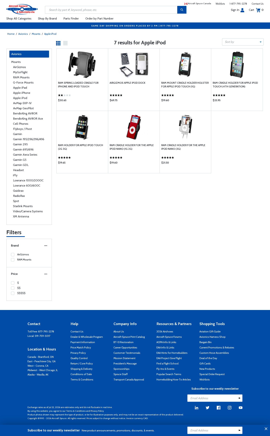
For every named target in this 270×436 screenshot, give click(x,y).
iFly (15, 175)
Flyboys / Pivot (22, 129)
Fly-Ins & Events (165, 369)
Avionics (23, 34)
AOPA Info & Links (166, 342)
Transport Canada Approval (129, 379)
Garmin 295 (20, 144)
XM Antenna (21, 216)
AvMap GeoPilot (23, 108)
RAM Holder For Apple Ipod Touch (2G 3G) (80, 146)
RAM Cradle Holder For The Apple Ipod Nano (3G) (183, 146)
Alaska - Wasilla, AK (38, 374)
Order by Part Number (99, 18)
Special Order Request (212, 374)
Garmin (17, 134)
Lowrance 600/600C (26, 185)
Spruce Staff (121, 374)
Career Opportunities (125, 347)
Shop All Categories (18, 18)
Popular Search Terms (168, 374)
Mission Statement (124, 358)
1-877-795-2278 (238, 3)
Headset (18, 170)
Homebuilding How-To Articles (173, 379)
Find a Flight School (167, 363)
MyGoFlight (20, 72)
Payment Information (83, 342)
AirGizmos (19, 67)
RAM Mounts (21, 77)
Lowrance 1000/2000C (28, 180)
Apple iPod (50, 34)
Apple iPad (20, 87)
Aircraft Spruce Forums (169, 336)
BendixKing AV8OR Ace (28, 118)
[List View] (65, 43)
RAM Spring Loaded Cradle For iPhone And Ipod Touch (78, 84)
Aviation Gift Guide (210, 331)
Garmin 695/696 (23, 149)
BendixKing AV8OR (25, 113)
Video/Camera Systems (28, 211)
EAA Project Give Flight (169, 358)
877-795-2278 (46, 331)
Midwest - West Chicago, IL (43, 370)
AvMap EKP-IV (22, 103)
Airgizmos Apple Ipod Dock (127, 82)
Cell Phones (20, 123)
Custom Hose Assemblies (214, 353)
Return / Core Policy (82, 363)
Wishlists (220, 3)
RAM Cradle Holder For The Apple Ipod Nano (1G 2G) (132, 146)
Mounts (36, 34)
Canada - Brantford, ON (41, 357)
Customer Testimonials (127, 353)
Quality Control (79, 358)
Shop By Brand (47, 18)
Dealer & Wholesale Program (87, 336)
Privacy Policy (78, 353)
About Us (119, 331)
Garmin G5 (19, 160)
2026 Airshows (164, 331)
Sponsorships (121, 369)
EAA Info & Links (165, 347)
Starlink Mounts (23, 206)
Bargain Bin (205, 342)
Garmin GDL (20, 165)
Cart (256, 10)
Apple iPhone (21, 93)
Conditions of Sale (81, 374)
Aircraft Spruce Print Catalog (129, 336)
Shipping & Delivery (81, 369)
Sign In (235, 10)
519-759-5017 (42, 336)
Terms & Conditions (82, 379)
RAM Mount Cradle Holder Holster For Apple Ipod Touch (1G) (185, 84)
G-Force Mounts (23, 82)
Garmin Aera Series (25, 154)
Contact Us (258, 3)
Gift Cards (205, 363)
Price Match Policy (81, 347)
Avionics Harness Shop (212, 336)
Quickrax (18, 190)
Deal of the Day (208, 358)
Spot (16, 201)
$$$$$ (21, 293)
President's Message (125, 363)
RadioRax (19, 196)
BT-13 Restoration (124, 342)
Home (11, 34)
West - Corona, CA (38, 365)
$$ (19, 288)
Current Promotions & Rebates (216, 347)
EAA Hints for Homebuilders (172, 353)
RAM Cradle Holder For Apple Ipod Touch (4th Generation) (235, 84)
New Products (207, 369)
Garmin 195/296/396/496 (28, 139)
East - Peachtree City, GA (41, 361)
